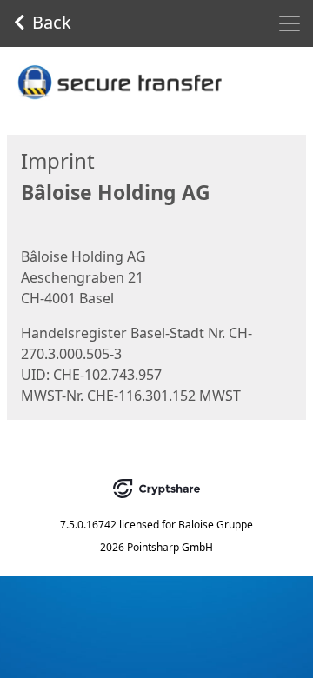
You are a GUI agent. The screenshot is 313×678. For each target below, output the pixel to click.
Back (51, 22)
